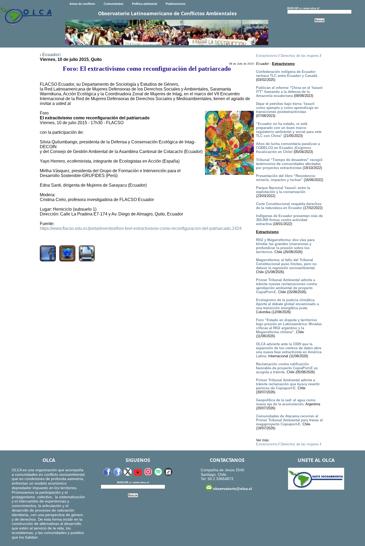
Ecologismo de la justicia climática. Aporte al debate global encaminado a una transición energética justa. (287, 304)
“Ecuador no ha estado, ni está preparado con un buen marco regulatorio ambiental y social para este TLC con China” (288, 130)
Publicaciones (175, 3)
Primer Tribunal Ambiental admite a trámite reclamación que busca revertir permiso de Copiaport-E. (288, 384)
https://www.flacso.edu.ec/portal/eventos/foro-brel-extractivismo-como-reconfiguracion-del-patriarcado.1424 (141, 228)
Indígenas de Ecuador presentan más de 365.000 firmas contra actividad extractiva (289, 220)
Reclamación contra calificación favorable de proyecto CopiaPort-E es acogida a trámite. (287, 368)
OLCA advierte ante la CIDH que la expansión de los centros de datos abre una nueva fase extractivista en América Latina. (288, 350)
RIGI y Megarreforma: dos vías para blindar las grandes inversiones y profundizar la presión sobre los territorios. (285, 246)
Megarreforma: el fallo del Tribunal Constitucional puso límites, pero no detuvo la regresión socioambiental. (286, 264)
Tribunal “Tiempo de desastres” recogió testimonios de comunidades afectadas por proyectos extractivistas (289, 164)
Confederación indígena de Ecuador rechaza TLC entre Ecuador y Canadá (286, 74)
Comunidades (113, 3)
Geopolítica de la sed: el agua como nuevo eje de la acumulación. (286, 402)
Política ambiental (144, 3)
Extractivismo (266, 56)
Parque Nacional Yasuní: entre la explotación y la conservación (283, 190)
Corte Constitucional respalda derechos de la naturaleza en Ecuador (288, 206)
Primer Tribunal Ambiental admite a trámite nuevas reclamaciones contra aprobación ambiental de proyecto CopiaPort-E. (286, 286)
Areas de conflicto (82, 3)
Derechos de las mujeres (300, 56)
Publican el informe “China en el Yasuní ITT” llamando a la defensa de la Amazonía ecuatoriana (289, 92)
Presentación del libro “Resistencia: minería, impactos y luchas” (286, 178)
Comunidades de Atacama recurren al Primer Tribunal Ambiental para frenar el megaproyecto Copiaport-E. (289, 420)
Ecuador (51, 54)
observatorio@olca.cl (232, 488)
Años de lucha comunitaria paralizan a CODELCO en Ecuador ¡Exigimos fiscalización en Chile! (288, 148)
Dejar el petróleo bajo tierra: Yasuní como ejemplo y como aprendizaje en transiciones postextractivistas (287, 108)
